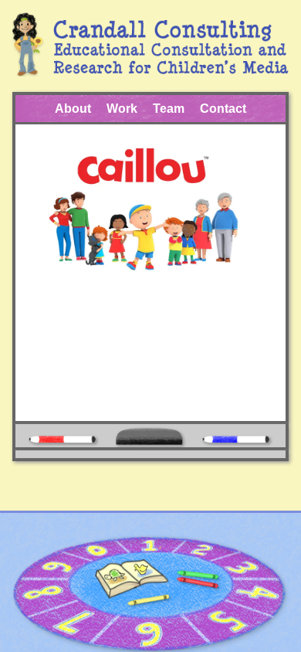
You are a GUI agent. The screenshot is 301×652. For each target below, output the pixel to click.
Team (168, 108)
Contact (223, 108)
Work (122, 108)
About (73, 108)
